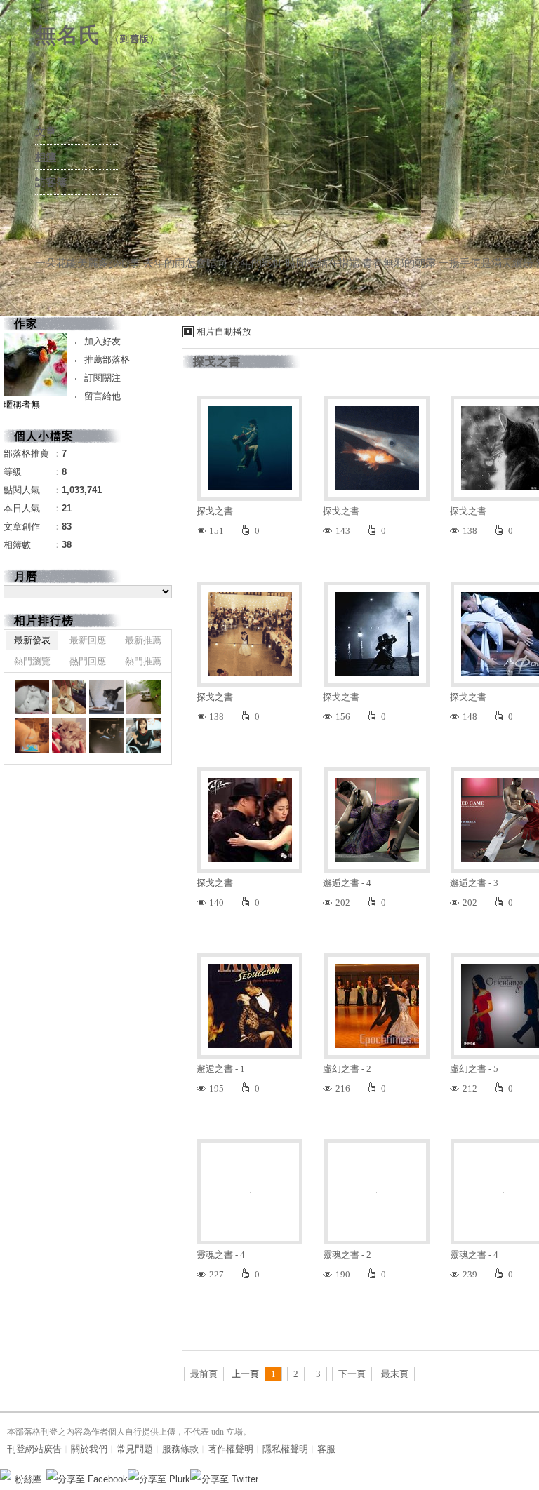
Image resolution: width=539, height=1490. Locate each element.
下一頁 (352, 1374)
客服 (326, 1449)
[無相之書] (32, 697)
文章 (45, 131)
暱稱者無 (22, 404)
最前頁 (204, 1374)
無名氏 (67, 34)
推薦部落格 (107, 359)
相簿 (45, 157)
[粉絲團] (5, 1474)
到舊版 (134, 39)
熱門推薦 (143, 661)
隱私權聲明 (285, 1449)
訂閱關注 (102, 377)
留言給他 (102, 396)
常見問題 (135, 1449)
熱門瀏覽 (32, 661)
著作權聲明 (230, 1449)
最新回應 (87, 640)
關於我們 (89, 1449)
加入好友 (102, 341)
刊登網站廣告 (34, 1449)
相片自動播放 (224, 331)
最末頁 (394, 1374)
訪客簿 (51, 182)
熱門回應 (87, 661)
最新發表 (32, 640)
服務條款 (180, 1449)
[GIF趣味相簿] (69, 697)
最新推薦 (143, 640)
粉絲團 (28, 1479)
